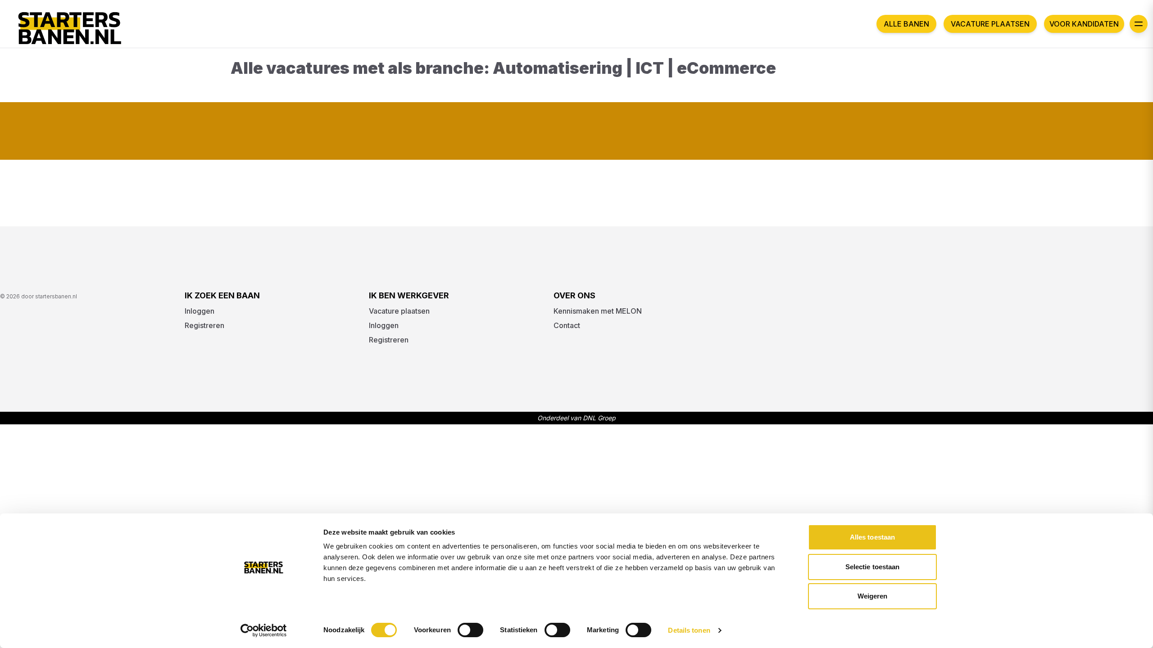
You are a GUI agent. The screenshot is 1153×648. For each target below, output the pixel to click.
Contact (567, 325)
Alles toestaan (872, 537)
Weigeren (873, 596)
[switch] (470, 630)
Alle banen (906, 23)
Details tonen (689, 630)
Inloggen (199, 310)
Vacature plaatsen (990, 23)
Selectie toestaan (872, 567)
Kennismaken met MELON (598, 310)
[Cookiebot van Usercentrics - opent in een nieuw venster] (263, 630)
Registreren (204, 325)
